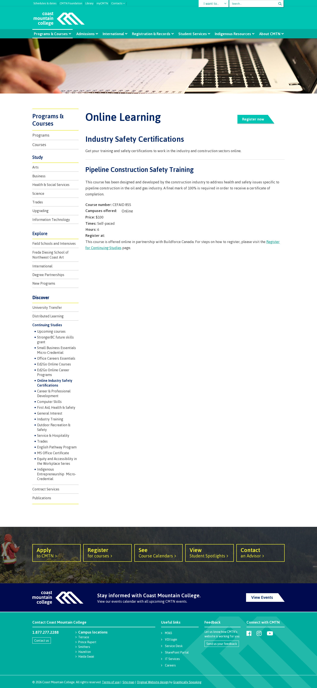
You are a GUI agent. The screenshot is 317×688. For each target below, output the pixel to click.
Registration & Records (151, 33)
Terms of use (111, 682)
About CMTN (269, 33)
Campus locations (93, 632)
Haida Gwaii (86, 656)
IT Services (172, 659)
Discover (40, 297)
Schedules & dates (44, 3)
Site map (128, 682)
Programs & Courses (51, 33)
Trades (37, 202)
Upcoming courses (51, 331)
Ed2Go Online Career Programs (53, 372)
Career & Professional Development (54, 393)
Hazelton (84, 652)
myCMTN (102, 3)
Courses (39, 144)
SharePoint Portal (177, 652)
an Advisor (251, 552)
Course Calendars (156, 552)
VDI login (171, 639)
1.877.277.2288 (45, 632)
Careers (170, 665)
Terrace (83, 637)
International (113, 33)
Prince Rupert (87, 642)
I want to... (211, 4)
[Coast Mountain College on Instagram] (259, 633)
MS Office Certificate (53, 453)
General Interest (49, 413)
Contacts (116, 3)
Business (39, 176)
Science (38, 193)
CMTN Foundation (71, 3)
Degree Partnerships (48, 275)
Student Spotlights (207, 552)
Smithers (84, 647)
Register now (253, 119)
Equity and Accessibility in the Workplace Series (57, 461)
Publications (41, 498)
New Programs (43, 283)
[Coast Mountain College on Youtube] (270, 633)
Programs (40, 135)
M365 (168, 633)
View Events (262, 597)
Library (89, 3)
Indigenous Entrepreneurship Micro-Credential (56, 474)
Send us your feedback (221, 644)
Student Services (192, 33)
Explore (39, 233)
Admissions (85, 33)
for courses (98, 552)
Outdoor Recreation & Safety (53, 427)
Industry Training (50, 419)
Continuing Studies (47, 325)
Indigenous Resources (233, 33)
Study (37, 157)
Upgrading (40, 211)
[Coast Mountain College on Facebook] (248, 633)
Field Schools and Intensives (54, 243)
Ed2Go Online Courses (54, 364)
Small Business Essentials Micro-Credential (56, 350)
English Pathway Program (57, 447)
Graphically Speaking (187, 682)
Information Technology (51, 219)
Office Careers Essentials (56, 358)
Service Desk (174, 646)
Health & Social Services (50, 185)
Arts (35, 167)
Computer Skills (49, 401)
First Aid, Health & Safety (56, 407)
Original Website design (153, 682)
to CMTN (45, 552)
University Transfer (47, 307)
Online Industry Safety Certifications (54, 382)
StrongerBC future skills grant (55, 339)
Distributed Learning (48, 316)
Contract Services (45, 489)
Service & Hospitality (53, 435)
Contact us (41, 640)
